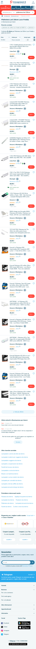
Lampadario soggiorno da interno (11, 460)
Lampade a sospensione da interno (11, 464)
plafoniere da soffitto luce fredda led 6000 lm (14, 27)
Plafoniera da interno (7, 503)
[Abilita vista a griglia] (34, 40)
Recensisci (13, 72)
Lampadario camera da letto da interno (12, 454)
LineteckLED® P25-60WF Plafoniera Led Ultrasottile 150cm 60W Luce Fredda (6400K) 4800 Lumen (19, 103)
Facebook (6, 623)
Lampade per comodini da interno (11, 480)
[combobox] (8, 12)
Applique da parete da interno (23, 496)
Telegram (6, 634)
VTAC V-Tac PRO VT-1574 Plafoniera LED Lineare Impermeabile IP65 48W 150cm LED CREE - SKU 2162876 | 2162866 (20, 174)
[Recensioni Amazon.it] (13, 93)
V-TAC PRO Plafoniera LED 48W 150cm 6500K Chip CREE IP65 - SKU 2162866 (20, 156)
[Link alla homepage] (2, 16)
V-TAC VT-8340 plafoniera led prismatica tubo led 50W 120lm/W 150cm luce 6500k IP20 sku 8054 (20, 46)
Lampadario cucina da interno (10, 470)
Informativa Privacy (27, 566)
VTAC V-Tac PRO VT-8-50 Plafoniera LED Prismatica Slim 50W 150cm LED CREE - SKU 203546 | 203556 (20, 64)
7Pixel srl (12, 641)
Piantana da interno (7, 496)
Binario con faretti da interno (9, 474)
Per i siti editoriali (6, 600)
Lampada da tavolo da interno (24, 503)
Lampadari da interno (7, 500)
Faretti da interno (6, 506)
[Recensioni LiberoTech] (13, 54)
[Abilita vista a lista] (34, 37)
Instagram (6, 630)
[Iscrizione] (33, 562)
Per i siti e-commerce (7, 592)
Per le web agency (6, 596)
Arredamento (7, 16)
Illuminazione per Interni (16, 16)
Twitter (5, 627)
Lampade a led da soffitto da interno (12, 484)
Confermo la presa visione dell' (19, 566)
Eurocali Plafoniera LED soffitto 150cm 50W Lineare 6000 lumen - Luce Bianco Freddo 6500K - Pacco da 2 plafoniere (20, 267)
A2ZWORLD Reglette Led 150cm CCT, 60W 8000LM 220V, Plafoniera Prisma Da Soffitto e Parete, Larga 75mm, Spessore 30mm (20, 139)
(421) (17, 93)
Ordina (14, 37)
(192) (17, 72)
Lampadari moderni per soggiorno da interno (14, 457)
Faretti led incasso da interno (10, 467)
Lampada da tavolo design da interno (12, 487)
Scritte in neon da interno (20, 506)
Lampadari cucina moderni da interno (12, 477)
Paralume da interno (22, 500)
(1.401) (18, 54)
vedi (30, 57)
